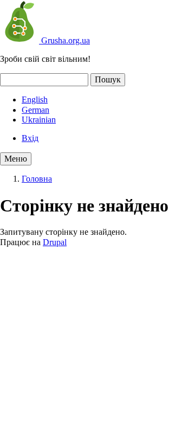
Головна (37, 178)
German (35, 109)
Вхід (30, 138)
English (35, 99)
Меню (15, 158)
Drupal (55, 242)
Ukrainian (39, 119)
